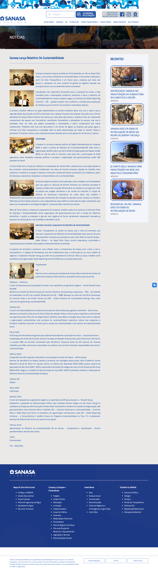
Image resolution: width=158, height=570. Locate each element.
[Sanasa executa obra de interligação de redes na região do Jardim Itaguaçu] (127, 114)
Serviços (127, 499)
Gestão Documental (26, 496)
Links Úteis (93, 512)
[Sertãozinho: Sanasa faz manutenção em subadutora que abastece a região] (127, 77)
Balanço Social (95, 496)
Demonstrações (95, 502)
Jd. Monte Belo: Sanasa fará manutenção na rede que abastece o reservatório (126, 170)
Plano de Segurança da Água (29, 502)
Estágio (127, 496)
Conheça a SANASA (25, 492)
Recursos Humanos (26, 508)
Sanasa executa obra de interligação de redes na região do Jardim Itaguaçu (125, 132)
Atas (91, 492)
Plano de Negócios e (97, 505)
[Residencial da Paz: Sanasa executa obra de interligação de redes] (127, 190)
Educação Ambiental (132, 512)
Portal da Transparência (134, 502)
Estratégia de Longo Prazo (99, 508)
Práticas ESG (129, 505)
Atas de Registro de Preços (63, 525)
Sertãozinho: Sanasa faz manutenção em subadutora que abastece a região (127, 94)
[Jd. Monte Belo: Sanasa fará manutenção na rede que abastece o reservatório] (127, 152)
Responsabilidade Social (134, 508)
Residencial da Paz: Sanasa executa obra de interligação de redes (125, 207)
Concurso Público (131, 492)
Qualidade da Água (26, 505)
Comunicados (94, 499)
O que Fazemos (24, 499)
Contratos (57, 515)
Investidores (89, 487)
